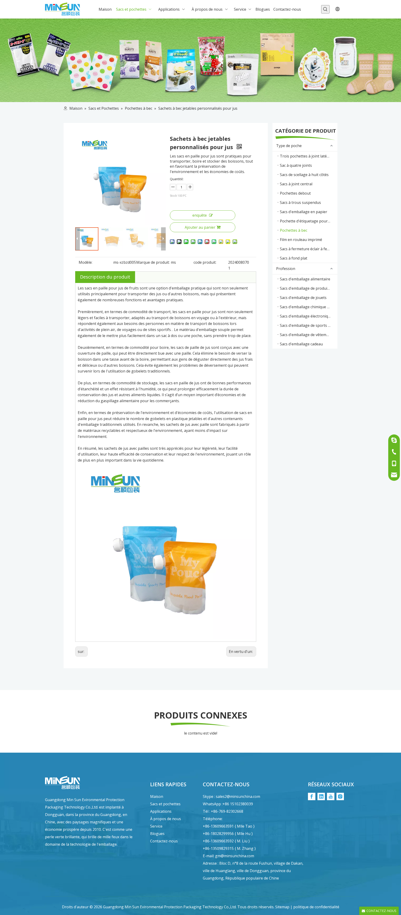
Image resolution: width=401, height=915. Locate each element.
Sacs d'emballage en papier (303, 211)
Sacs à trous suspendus (300, 202)
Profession (285, 268)
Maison (156, 796)
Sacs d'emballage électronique (306, 316)
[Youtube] (330, 796)
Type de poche (289, 145)
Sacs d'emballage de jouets (303, 297)
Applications (160, 811)
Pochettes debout (295, 193)
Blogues (157, 833)
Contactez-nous (164, 841)
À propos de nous (165, 818)
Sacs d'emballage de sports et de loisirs (308, 325)
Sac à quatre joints (296, 165)
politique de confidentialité (316, 906)
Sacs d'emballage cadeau (301, 344)
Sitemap (282, 906)
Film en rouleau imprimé (301, 239)
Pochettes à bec (293, 230)
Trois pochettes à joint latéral (305, 156)
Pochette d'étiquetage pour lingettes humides (308, 221)
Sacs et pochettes (165, 803)
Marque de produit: (153, 262)
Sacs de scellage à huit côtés (304, 174)
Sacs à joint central (296, 183)
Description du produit (105, 277)
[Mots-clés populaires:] (325, 9)
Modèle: (85, 262)
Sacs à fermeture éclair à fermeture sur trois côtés (308, 248)
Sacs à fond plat (293, 258)
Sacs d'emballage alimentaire (305, 279)
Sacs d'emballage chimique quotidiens (308, 306)
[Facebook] (311, 796)
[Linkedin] (321, 796)
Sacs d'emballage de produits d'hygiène (308, 288)
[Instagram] (340, 796)
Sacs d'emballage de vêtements (307, 334)
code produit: (205, 262)
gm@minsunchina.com (234, 855)
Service (156, 826)
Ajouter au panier (200, 227)
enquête (199, 215)
